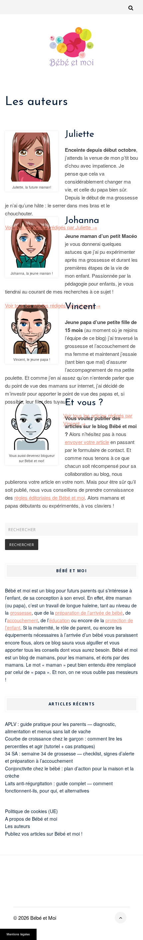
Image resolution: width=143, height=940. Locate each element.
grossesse (21, 612)
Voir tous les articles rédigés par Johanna (52, 305)
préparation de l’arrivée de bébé (89, 612)
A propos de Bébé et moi (31, 818)
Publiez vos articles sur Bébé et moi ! (43, 833)
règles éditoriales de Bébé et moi (49, 497)
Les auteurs (17, 826)
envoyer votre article (87, 441)
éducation (59, 620)
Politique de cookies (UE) (31, 811)
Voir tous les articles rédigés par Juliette (51, 227)
